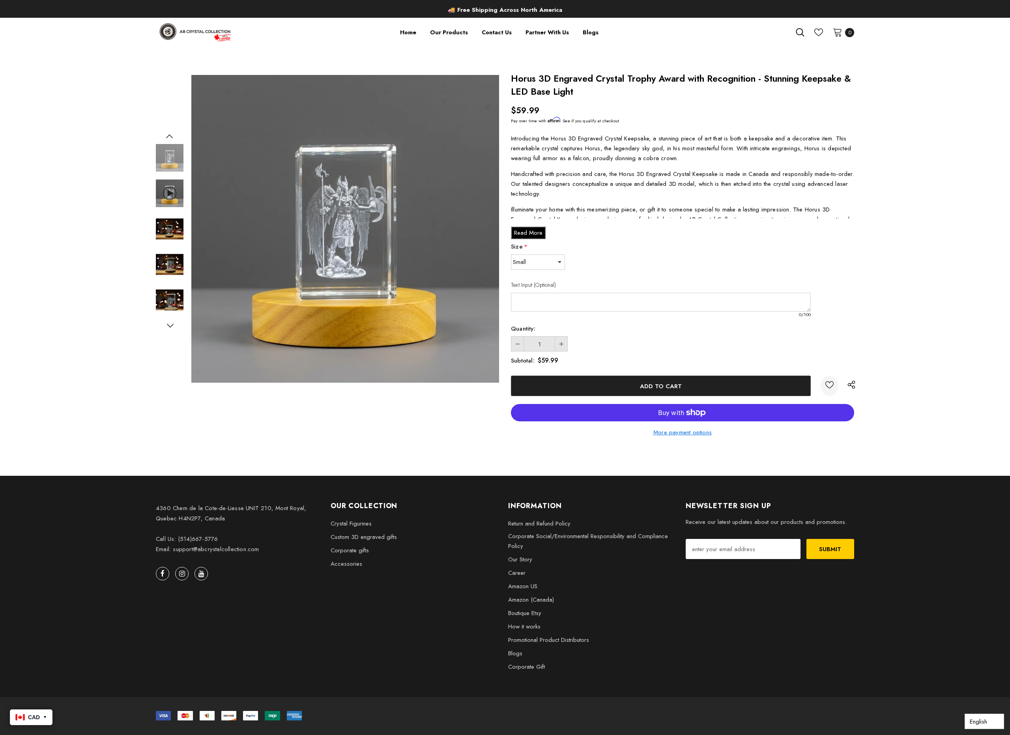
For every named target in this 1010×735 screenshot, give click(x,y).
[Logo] (195, 32)
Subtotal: (523, 360)
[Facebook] (162, 573)
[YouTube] (201, 573)
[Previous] (170, 136)
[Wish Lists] (829, 386)
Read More (528, 232)
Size (519, 246)
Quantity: (523, 328)
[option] (505, 9)
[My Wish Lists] (818, 32)
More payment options (682, 432)
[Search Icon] (800, 32)
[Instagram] (182, 573)
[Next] (170, 325)
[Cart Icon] (837, 32)
